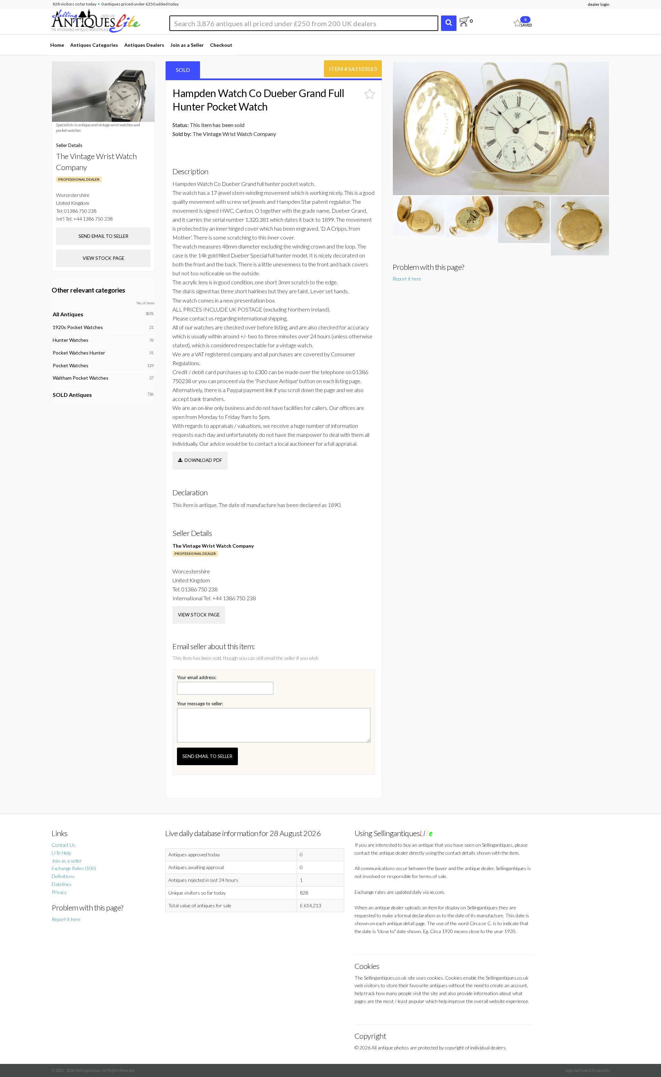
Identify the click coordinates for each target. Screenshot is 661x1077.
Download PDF (202, 460)
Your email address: (196, 677)
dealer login (598, 4)
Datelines (62, 884)
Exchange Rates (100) (74, 868)
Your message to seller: (200, 703)
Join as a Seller (187, 45)
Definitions (63, 876)
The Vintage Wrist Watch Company (213, 546)
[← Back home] (95, 20)
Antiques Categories (94, 45)
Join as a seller (67, 861)
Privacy (59, 892)
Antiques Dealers (144, 45)
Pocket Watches (70, 365)
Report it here (406, 279)
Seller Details (69, 145)
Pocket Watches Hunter (79, 353)
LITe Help (61, 853)
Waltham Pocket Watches (80, 378)
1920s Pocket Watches (78, 327)
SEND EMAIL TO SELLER (207, 756)
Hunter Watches (70, 340)
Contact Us (63, 845)
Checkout (221, 45)
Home (57, 45)
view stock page (199, 614)
